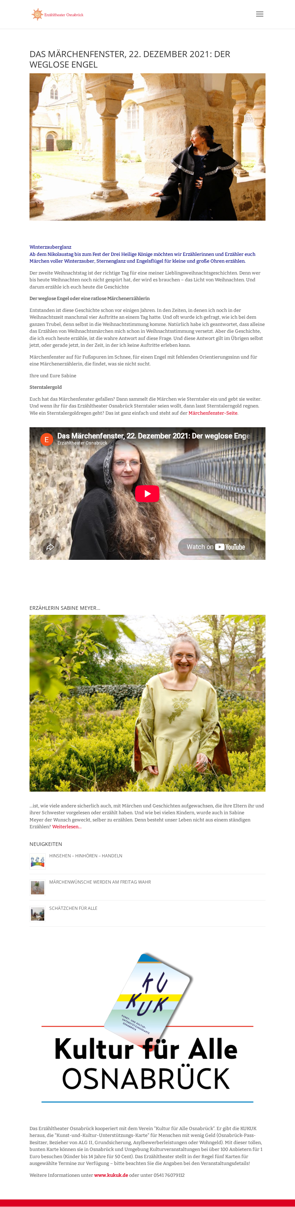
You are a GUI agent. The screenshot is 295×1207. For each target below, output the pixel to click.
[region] (148, 703)
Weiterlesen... (67, 826)
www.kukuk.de (111, 1175)
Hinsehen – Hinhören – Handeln (85, 856)
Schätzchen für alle (73, 908)
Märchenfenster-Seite (213, 413)
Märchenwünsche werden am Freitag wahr (100, 882)
